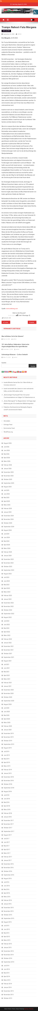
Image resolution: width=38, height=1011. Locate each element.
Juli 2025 (6, 490)
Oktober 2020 (8, 697)
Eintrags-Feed (8, 424)
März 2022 (7, 635)
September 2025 (9, 483)
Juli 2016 (6, 882)
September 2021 (9, 657)
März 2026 (7, 461)
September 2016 (9, 875)
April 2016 (7, 893)
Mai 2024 (6, 541)
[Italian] (13, 371)
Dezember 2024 (9, 515)
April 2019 (7, 762)
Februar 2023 (8, 595)
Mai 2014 (6, 973)
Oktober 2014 (8, 958)
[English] (5, 371)
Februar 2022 (8, 639)
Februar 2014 (8, 983)
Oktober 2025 (8, 479)
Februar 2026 (8, 465)
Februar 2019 (8, 769)
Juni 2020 (7, 711)
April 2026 (7, 457)
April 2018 (7, 806)
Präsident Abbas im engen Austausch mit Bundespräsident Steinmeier (33, 322)
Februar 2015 (8, 944)
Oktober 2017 (8, 827)
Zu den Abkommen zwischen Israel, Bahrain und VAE (7, 322)
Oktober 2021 (8, 653)
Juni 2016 (7, 886)
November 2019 (9, 737)
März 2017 (7, 853)
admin (19, 34)
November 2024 (9, 519)
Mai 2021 (6, 671)
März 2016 (7, 896)
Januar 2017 (7, 860)
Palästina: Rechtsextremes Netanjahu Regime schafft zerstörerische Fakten (18, 408)
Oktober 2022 (8, 610)
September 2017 (9, 831)
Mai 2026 (6, 454)
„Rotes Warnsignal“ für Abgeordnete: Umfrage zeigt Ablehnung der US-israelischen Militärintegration (20, 402)
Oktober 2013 (8, 998)
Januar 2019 (7, 773)
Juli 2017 (6, 838)
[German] (10, 371)
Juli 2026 (6, 447)
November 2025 (9, 476)
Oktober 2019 (8, 740)
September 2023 (9, 570)
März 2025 (7, 505)
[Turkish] (25, 371)
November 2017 (9, 824)
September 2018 (9, 788)
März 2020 (7, 722)
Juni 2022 (7, 624)
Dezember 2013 (9, 991)
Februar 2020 (8, 726)
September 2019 (9, 744)
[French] (8, 371)
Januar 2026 (7, 468)
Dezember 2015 (9, 907)
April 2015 (7, 936)
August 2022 (8, 617)
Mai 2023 (6, 584)
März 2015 (7, 940)
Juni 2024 (7, 537)
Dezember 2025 (9, 472)
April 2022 (7, 632)
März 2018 (7, 809)
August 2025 (8, 487)
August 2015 (8, 922)
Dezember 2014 (9, 951)
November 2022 (9, 606)
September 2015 (9, 918)
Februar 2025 (8, 508)
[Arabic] (3, 371)
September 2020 (9, 701)
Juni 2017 (7, 842)
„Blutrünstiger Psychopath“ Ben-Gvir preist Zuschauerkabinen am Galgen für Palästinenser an (19, 396)
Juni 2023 (7, 581)
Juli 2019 (6, 751)
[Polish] (15, 371)
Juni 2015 (7, 929)
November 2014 (9, 954)
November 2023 (9, 563)
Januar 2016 (7, 904)
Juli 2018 (6, 795)
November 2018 (9, 780)
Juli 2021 (6, 664)
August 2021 (8, 661)
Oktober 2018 (8, 784)
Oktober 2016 (8, 871)
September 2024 (9, 526)
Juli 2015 (6, 925)
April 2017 (7, 849)
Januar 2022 (7, 642)
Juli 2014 (6, 965)
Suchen (4, 363)
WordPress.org (8, 432)
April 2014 (7, 976)
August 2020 (8, 704)
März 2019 (7, 766)
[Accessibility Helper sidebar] (35, 12)
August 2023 (8, 574)
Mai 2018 (6, 802)
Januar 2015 (7, 947)
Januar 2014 (7, 987)
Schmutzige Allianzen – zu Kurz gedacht (15, 354)
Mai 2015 (6, 933)
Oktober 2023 (8, 566)
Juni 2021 (7, 668)
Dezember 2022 (9, 603)
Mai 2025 (6, 497)
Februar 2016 (8, 900)
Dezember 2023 (9, 559)
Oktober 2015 (8, 915)
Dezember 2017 (9, 820)
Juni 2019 (7, 755)
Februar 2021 (8, 682)
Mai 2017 (6, 846)
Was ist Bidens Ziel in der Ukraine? (13, 336)
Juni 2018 (7, 798)
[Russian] (20, 371)
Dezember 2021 (9, 646)
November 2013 (9, 994)
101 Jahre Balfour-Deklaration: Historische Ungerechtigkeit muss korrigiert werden (15, 345)
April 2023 (7, 588)
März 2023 (7, 592)
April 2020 (7, 719)
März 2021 (7, 679)
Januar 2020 (7, 730)
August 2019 (8, 748)
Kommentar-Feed (9, 428)
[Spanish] (23, 371)
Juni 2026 (7, 450)
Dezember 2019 (9, 733)
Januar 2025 (7, 512)
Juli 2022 (6, 621)
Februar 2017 (8, 857)
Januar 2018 (7, 817)
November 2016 (9, 867)
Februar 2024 (8, 552)
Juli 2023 (6, 577)
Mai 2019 (6, 759)
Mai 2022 (6, 628)
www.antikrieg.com (12, 308)
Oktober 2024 (8, 523)
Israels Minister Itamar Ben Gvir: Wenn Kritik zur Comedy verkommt (18, 384)
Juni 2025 (7, 494)
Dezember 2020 (9, 690)
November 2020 (9, 693)
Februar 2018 (8, 813)
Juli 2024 (6, 534)
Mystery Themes (28, 1009)
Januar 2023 (7, 599)
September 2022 (9, 613)
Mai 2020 (6, 715)
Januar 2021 (7, 686)
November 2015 (9, 911)
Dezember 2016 (9, 864)
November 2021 (9, 650)
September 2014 (9, 962)
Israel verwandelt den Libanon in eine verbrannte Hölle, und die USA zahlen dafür (18, 390)
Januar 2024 (7, 555)
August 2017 (8, 835)
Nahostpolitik (6, 31)
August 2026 (8, 443)
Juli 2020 (6, 708)
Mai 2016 (6, 889)
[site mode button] (32, 20)
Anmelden (7, 421)
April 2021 (7, 675)
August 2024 (8, 530)
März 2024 (7, 548)
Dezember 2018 (9, 777)
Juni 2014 (7, 969)
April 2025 (7, 501)
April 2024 (7, 545)
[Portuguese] (18, 371)
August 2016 (8, 878)
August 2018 (8, 791)
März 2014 (7, 980)
